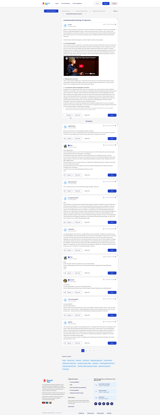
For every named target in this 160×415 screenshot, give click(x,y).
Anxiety (64, 360)
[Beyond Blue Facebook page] (96, 406)
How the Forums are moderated (78, 387)
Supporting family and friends (69, 366)
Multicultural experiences (96, 360)
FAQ (71, 384)
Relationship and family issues (99, 11)
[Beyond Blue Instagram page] (104, 406)
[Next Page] (97, 350)
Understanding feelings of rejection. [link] (74, 13)
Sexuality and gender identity (84, 363)
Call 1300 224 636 (104, 384)
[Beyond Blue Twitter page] (108, 406)
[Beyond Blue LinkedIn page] (112, 406)
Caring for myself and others (81, 11)
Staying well (95, 363)
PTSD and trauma (108, 360)
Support (114, 3)
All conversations (65, 3)
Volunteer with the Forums (76, 393)
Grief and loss (86, 360)
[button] (70, 118)
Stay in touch (71, 406)
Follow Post (77, 115)
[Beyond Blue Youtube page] (100, 406)
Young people (66, 369)
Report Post (87, 115)
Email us (101, 397)
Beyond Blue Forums (48, 3)
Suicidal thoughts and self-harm (107, 363)
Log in (97, 3)
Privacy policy (100, 413)
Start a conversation (51, 11)
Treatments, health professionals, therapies (87, 366)
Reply (112, 115)
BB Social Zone (71, 360)
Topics (57, 3)
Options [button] (115, 11)
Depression (78, 360)
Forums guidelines (77, 3)
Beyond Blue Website (48, 381)
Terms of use (90, 413)
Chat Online (102, 390)
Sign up (106, 3)
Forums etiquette (74, 390)
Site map (109, 413)
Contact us (81, 413)
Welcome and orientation (104, 366)
